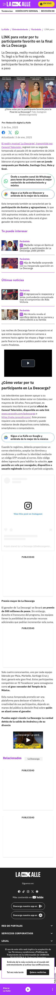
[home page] (28, 874)
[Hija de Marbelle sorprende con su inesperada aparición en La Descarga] (9, 263)
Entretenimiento (20, 29)
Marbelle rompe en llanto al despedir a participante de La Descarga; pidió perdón (36, 247)
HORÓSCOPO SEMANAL (26, 11)
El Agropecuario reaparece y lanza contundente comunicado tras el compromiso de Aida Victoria (37, 297)
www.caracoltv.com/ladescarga (18, 413)
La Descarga (34, 758)
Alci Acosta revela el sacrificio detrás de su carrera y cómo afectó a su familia (37, 317)
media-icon (28, 989)
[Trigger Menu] (4, 4)
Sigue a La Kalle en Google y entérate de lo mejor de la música (29, 437)
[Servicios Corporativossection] (51, 933)
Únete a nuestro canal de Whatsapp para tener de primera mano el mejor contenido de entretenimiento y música (31, 181)
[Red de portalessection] (51, 925)
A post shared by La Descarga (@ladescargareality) (28, 546)
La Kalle (5, 29)
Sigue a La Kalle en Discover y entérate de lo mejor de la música (29, 194)
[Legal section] (51, 941)
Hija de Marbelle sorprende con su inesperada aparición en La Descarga (36, 265)
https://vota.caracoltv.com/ (16, 417)
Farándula (36, 29)
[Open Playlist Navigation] (52, 989)
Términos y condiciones (23, 952)
